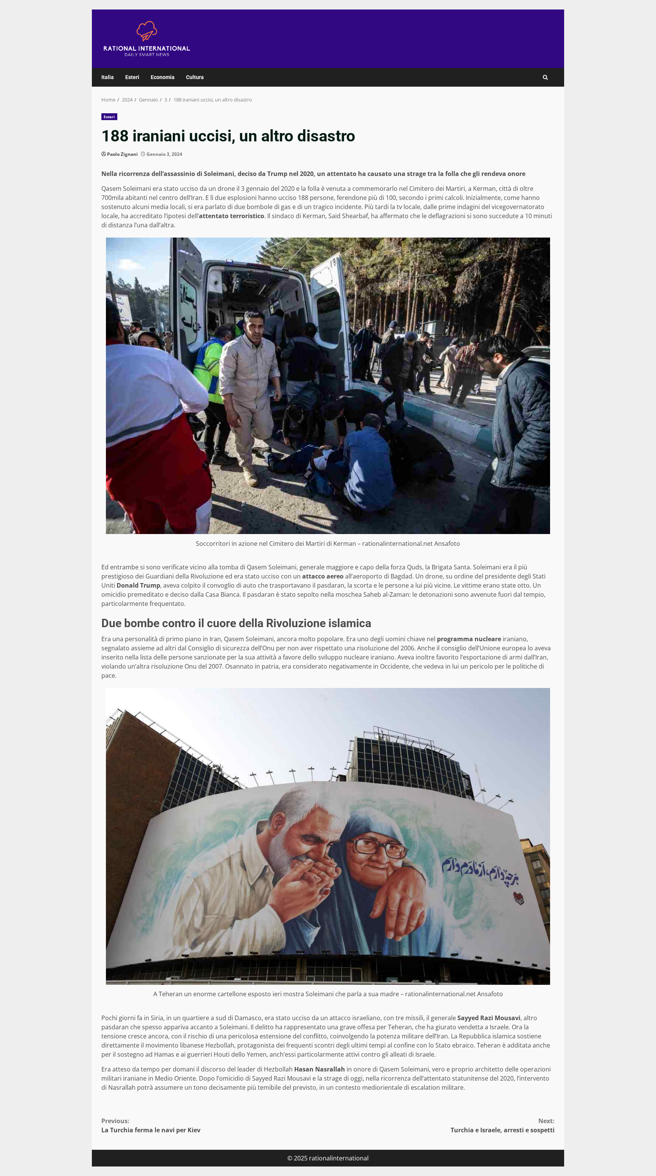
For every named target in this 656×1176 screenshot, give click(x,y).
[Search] (545, 77)
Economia (163, 77)
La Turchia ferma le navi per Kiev (150, 1125)
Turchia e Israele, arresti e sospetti (503, 1125)
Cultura (195, 77)
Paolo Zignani (122, 154)
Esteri (132, 77)
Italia (107, 77)
